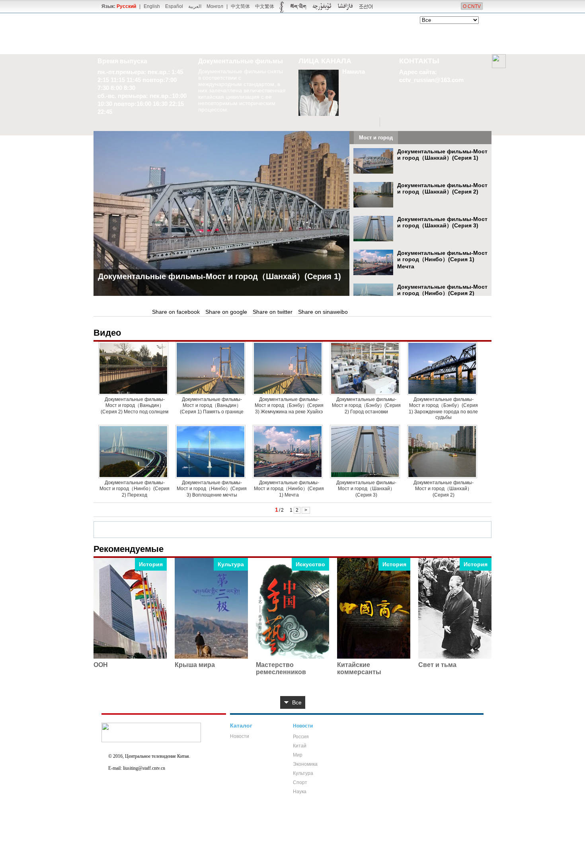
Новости (239, 736)
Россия (301, 736)
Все (297, 702)
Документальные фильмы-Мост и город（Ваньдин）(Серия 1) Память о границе (212, 406)
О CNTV (472, 6)
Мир (297, 755)
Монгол (215, 6)
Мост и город (376, 138)
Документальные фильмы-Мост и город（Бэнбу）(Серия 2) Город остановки (366, 406)
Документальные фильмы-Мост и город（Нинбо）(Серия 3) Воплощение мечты (212, 489)
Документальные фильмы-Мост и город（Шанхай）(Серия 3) (442, 222)
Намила (353, 71)
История (151, 564)
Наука (299, 791)
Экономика (305, 764)
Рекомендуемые (129, 549)
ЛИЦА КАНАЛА (324, 61)
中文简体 (240, 6)
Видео (107, 333)
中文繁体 (264, 6)
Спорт (300, 782)
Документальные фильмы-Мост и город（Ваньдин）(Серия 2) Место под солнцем (134, 406)
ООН (101, 664)
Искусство (310, 564)
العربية (194, 6)
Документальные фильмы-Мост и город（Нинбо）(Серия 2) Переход (442, 293)
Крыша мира (195, 664)
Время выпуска (122, 61)
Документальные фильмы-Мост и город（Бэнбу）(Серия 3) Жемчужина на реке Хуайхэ (289, 406)
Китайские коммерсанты (359, 668)
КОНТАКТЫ (419, 61)
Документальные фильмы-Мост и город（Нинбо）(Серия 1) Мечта (442, 260)
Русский (126, 6)
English (152, 6)
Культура (231, 564)
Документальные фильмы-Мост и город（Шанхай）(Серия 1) (219, 276)
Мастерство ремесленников (281, 668)
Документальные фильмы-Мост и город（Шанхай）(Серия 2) (442, 188)
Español (174, 6)
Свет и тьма (437, 664)
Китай (299, 746)
